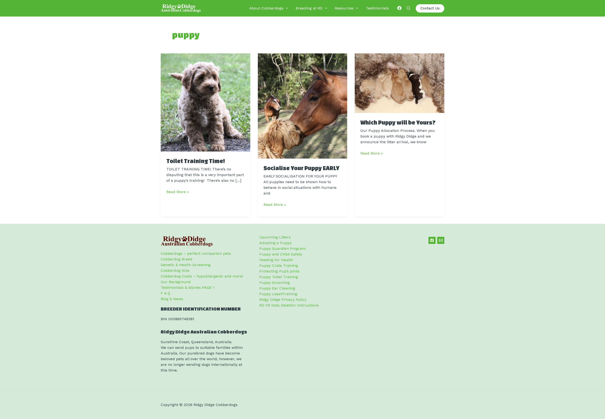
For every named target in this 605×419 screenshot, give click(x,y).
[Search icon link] (408, 9)
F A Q (165, 293)
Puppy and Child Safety (280, 254)
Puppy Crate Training (278, 265)
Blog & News (172, 299)
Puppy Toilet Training (278, 277)
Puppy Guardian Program (282, 248)
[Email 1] (440, 240)
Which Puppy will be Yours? (398, 122)
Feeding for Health (276, 260)
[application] (285, 8)
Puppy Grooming (274, 282)
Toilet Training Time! (195, 161)
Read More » (177, 192)
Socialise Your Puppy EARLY (301, 168)
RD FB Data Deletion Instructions (289, 305)
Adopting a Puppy (275, 243)
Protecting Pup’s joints (279, 271)
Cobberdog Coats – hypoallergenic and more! (202, 276)
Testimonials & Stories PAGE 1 (188, 287)
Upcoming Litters (275, 237)
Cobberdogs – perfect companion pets (196, 253)
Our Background (176, 282)
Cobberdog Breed (176, 259)
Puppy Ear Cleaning (277, 288)
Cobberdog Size (175, 270)
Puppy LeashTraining (278, 294)
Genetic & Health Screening (186, 265)
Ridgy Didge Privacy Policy (282, 299)
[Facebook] (399, 8)
